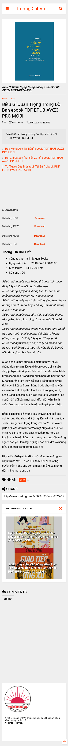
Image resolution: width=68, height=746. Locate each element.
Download (40, 218)
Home (4, 99)
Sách (13, 99)
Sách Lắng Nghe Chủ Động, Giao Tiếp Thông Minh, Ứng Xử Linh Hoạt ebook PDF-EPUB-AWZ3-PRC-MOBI (32, 568)
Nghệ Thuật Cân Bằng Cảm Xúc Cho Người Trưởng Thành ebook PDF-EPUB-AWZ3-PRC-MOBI (33, 537)
